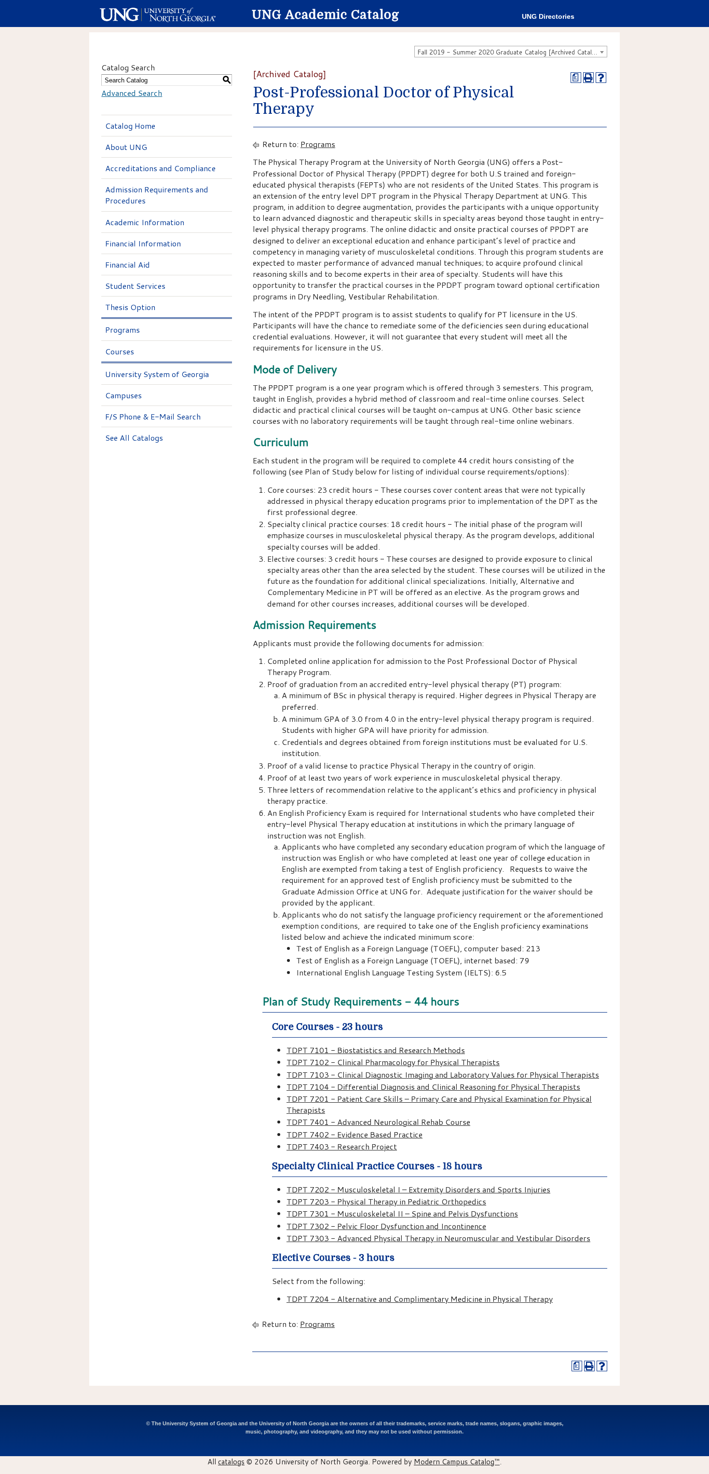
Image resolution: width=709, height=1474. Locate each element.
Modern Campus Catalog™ (457, 1461)
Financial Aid (127, 264)
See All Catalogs (134, 437)
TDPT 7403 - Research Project (341, 1146)
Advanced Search (131, 92)
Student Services (135, 285)
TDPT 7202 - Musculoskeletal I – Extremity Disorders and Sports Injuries (418, 1189)
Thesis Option (130, 306)
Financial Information (143, 243)
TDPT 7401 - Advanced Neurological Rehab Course (378, 1121)
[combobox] (510, 51)
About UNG (126, 146)
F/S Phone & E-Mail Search (153, 416)
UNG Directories (548, 16)
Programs (122, 329)
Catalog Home (130, 125)
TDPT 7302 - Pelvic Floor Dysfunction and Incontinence (386, 1225)
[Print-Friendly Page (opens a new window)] (588, 77)
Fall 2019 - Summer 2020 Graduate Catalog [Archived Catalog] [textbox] (509, 52)
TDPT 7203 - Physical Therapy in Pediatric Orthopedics (386, 1201)
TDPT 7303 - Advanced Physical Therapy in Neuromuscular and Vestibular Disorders (438, 1238)
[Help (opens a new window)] (601, 77)
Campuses (123, 395)
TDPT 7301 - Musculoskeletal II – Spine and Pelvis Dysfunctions (402, 1213)
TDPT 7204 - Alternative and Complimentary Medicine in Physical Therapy (419, 1298)
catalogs (231, 1461)
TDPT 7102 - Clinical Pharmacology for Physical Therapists (393, 1062)
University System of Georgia (157, 373)
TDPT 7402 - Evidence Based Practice (354, 1134)
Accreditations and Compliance (160, 168)
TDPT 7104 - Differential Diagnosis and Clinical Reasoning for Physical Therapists (433, 1086)
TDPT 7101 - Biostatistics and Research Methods (375, 1049)
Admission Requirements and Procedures (156, 195)
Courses (119, 351)
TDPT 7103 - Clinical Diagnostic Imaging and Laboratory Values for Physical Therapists (442, 1074)
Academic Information (144, 222)
